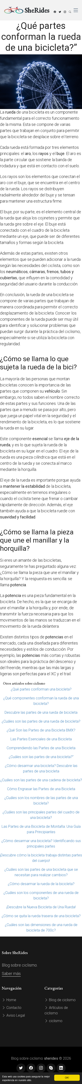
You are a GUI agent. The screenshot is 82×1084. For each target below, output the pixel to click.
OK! (67, 1077)
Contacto (13, 1007)
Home (10, 1000)
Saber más (11, 973)
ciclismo (55, 1021)
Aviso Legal (15, 1015)
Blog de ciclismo (62, 1000)
